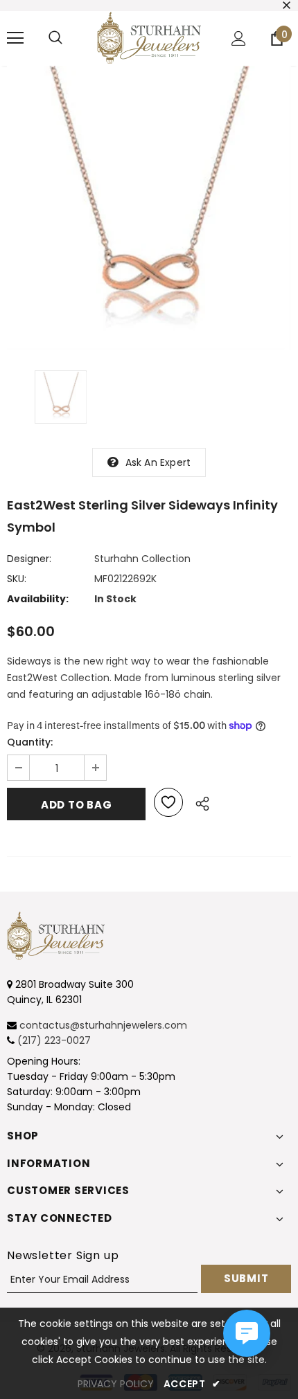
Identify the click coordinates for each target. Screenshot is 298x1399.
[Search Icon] (55, 38)
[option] (149, 208)
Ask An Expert (158, 462)
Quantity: (30, 742)
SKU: (16, 579)
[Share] (198, 801)
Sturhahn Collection (142, 559)
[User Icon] (238, 38)
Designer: (29, 559)
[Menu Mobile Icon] (15, 38)
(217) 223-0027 (54, 1040)
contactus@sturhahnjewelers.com (103, 1025)
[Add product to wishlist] (168, 802)
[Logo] (149, 38)
